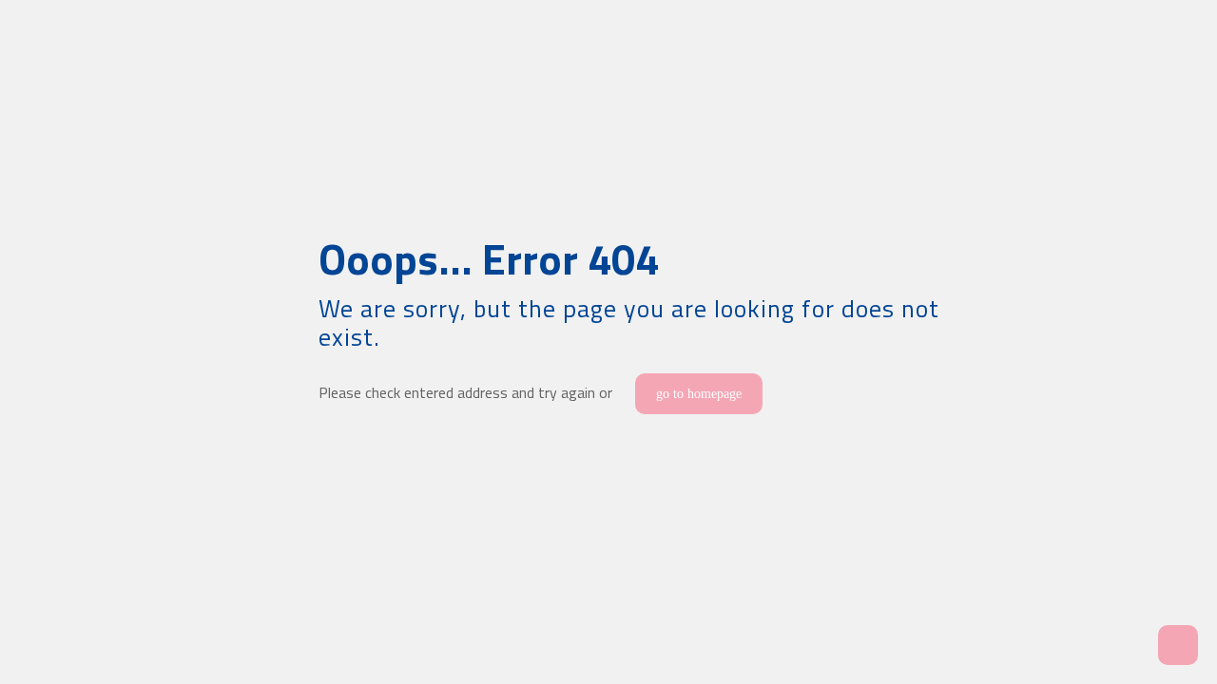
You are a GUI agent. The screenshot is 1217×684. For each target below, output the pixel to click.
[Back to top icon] (1126, 645)
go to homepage (699, 394)
